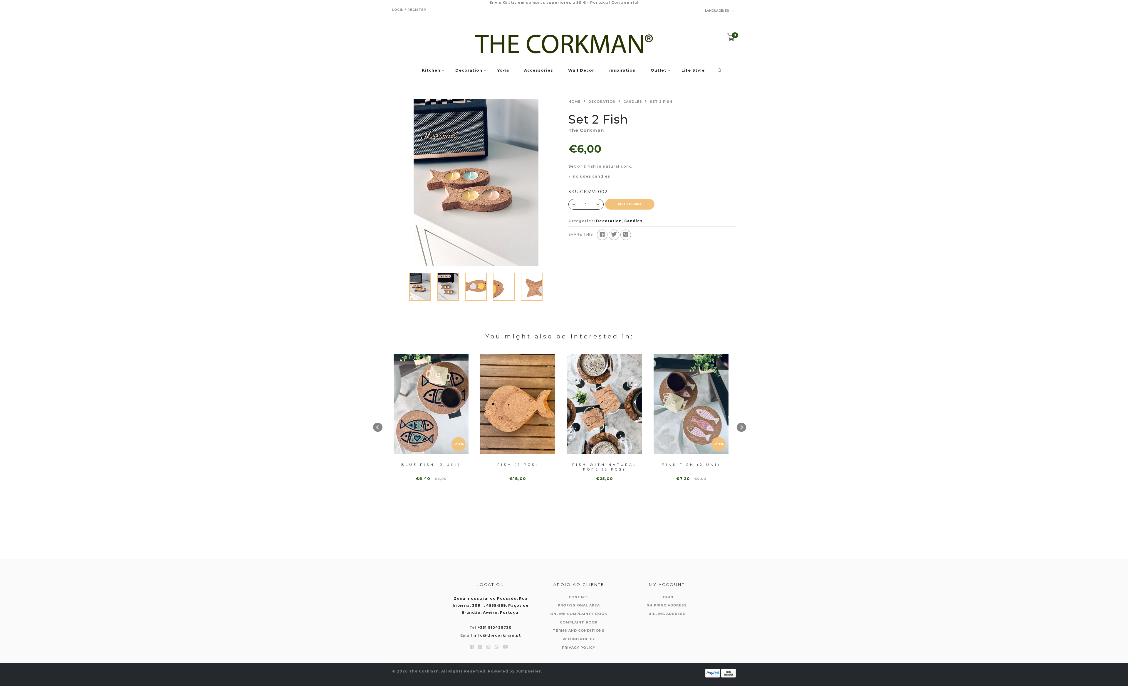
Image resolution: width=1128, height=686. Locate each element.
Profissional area (579, 605)
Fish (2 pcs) (517, 465)
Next (741, 427)
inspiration (622, 70)
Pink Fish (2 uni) (691, 465)
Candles (632, 102)
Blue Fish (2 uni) (431, 465)
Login (666, 597)
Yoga (503, 70)
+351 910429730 (495, 627)
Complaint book (578, 622)
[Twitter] (614, 235)
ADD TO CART (629, 204)
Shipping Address (667, 605)
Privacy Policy (578, 647)
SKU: (574, 191)
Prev (377, 427)
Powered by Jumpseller (514, 671)
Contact (579, 597)
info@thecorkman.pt (497, 635)
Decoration (468, 70)
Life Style (693, 70)
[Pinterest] (625, 235)
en (717, 11)
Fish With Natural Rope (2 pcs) (604, 467)
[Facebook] (602, 235)
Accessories (538, 70)
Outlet (659, 70)
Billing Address (667, 614)
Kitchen (431, 70)
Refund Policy (579, 639)
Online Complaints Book (578, 614)
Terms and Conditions (579, 630)
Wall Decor (581, 70)
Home (574, 102)
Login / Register (409, 10)
